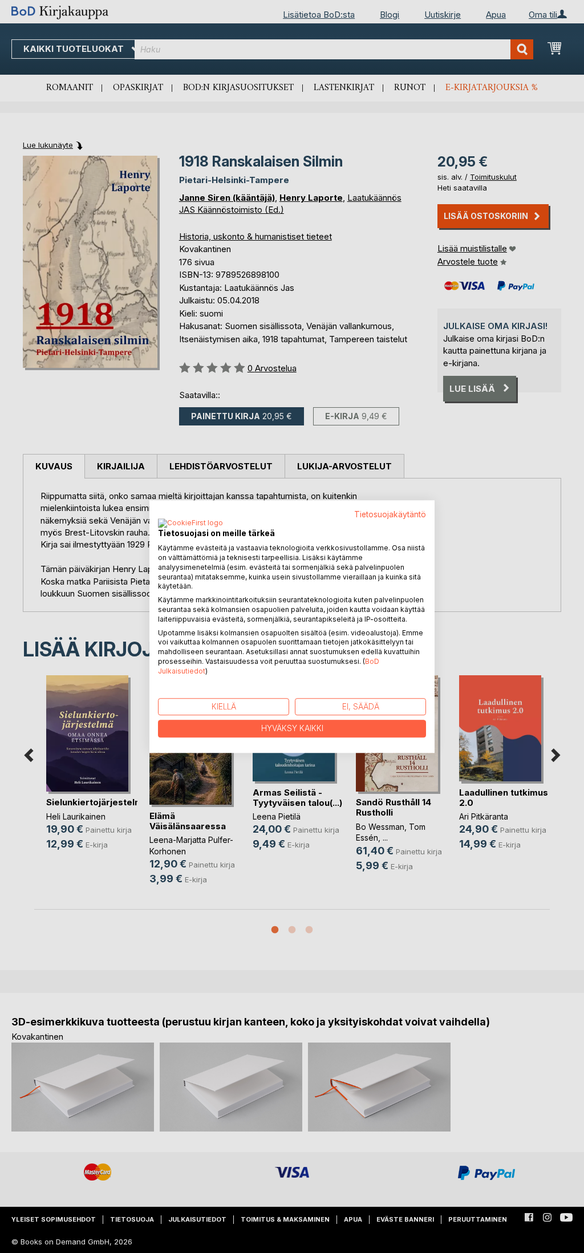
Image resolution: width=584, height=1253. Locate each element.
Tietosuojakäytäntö (390, 514)
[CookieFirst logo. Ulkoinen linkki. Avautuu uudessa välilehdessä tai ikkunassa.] (190, 524)
